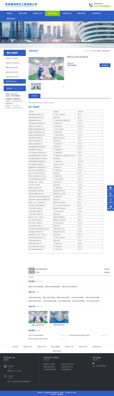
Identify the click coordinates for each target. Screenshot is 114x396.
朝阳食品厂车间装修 (12, 58)
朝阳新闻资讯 (97, 13)
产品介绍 (34, 96)
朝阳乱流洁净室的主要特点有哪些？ (38, 339)
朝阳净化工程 (37, 13)
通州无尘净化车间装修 (78, 301)
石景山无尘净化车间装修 (92, 297)
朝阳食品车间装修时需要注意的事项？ (80, 335)
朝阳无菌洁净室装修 (41, 269)
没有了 (38, 272)
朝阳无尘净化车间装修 (63, 297)
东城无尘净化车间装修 (34, 297)
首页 (92, 51)
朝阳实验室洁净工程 (12, 72)
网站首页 (9, 13)
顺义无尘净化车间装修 (93, 301)
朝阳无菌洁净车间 (11, 81)
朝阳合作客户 (82, 13)
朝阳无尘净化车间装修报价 (52, 286)
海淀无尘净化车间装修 (34, 301)
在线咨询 (105, 65)
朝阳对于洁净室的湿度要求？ (36, 335)
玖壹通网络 (60, 394)
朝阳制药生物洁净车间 (12, 77)
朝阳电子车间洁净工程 (12, 63)
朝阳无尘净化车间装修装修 (69, 286)
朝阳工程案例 (52, 13)
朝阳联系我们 (11, 19)
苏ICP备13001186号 (71, 392)
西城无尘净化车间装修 (49, 297)
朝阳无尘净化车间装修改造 (35, 286)
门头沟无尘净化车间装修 (49, 301)
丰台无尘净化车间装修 (77, 297)
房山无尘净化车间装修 (64, 301)
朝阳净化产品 (67, 13)
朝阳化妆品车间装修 (12, 67)
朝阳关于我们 (23, 13)
